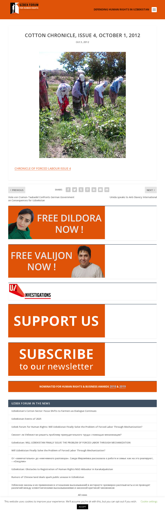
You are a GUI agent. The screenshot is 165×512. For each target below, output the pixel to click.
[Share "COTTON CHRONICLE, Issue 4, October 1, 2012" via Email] (100, 189)
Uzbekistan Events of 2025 (26, 418)
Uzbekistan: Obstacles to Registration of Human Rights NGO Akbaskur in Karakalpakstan (62, 469)
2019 (122, 386)
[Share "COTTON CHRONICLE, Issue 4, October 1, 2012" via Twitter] (74, 189)
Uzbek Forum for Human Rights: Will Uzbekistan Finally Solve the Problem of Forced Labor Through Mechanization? (76, 426)
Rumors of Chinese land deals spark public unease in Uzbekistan (47, 477)
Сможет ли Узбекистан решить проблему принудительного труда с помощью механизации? (66, 434)
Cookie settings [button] (149, 501)
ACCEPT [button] (82, 506)
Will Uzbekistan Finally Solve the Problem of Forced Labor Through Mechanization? (58, 450)
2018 (113, 386)
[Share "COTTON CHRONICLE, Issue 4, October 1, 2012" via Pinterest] (87, 189)
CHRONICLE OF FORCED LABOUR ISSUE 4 (43, 168)
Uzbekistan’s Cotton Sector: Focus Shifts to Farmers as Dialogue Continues (53, 410)
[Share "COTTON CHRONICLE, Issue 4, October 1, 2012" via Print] (107, 189)
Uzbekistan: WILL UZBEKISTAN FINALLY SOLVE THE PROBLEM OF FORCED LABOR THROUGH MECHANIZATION (71, 442)
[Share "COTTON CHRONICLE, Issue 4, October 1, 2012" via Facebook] (68, 189)
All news (82, 495)
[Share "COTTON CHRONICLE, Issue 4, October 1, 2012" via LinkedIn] (94, 189)
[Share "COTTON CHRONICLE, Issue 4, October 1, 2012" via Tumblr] (81, 189)
